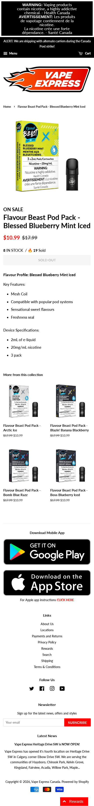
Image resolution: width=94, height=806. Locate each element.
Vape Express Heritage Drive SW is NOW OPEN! (47, 744)
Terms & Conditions (47, 667)
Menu (13, 53)
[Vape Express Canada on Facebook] (41, 689)
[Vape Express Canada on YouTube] (62, 689)
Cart (87, 53)
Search (47, 654)
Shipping (47, 661)
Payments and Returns (47, 636)
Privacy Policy (47, 642)
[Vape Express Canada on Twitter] (31, 689)
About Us (47, 624)
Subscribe (77, 722)
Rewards (47, 648)
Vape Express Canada (45, 782)
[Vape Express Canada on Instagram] (52, 689)
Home (7, 106)
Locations (47, 630)
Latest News (47, 736)
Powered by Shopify (75, 782)
